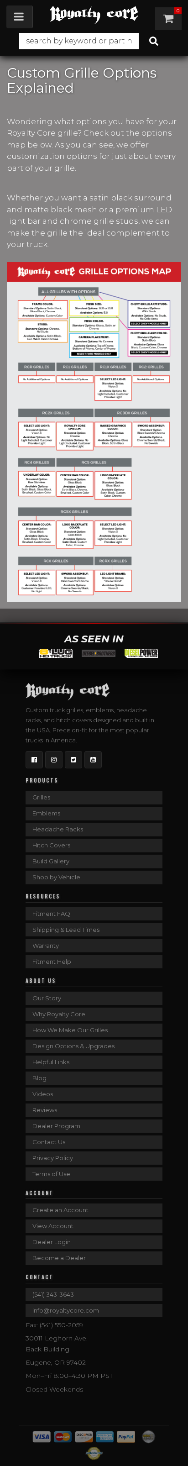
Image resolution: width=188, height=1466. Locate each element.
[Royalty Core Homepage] (93, 15)
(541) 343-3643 (53, 1294)
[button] (94, 41)
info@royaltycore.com (65, 1310)
